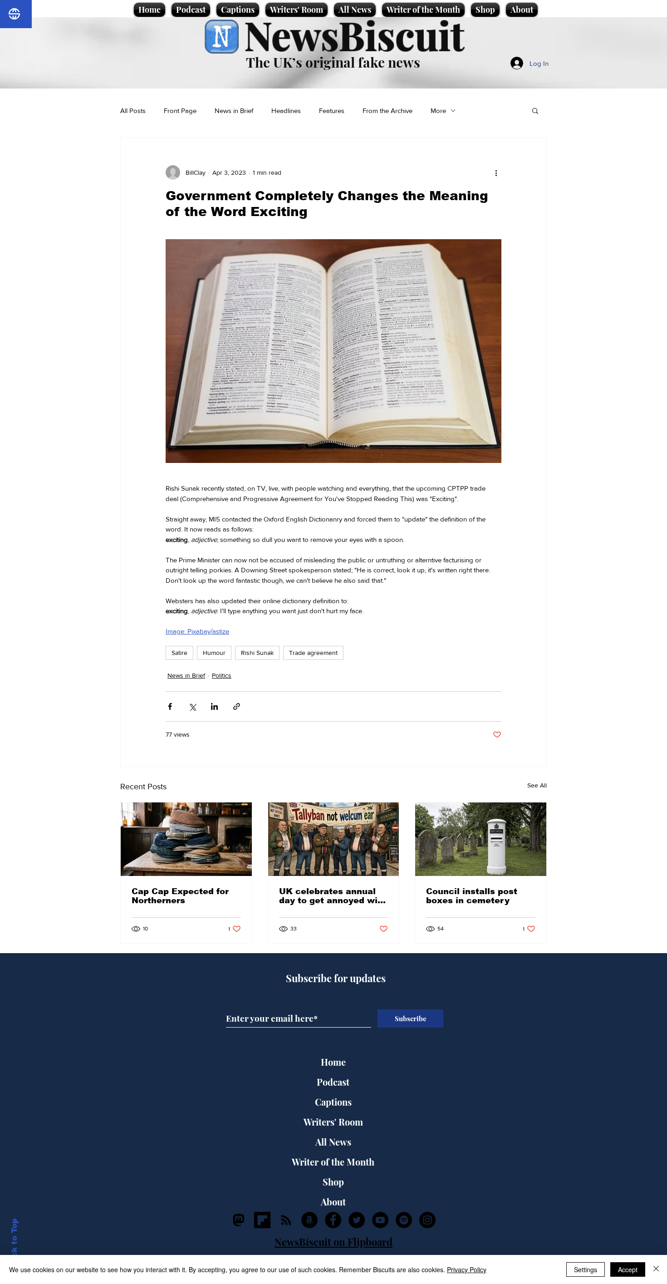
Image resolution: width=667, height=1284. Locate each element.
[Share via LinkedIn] (214, 706)
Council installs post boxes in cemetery (471, 896)
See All (537, 785)
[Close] (656, 1269)
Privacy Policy (466, 1269)
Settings (585, 1269)
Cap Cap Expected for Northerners (180, 896)
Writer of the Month (333, 1162)
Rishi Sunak (257, 652)
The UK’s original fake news (333, 62)
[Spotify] (404, 1220)
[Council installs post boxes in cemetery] (480, 839)
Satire (179, 652)
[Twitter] (356, 1220)
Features (331, 110)
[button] (535, 110)
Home (333, 1062)
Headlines (286, 110)
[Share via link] (236, 706)
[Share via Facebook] (170, 706)
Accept (628, 1269)
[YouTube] (380, 1220)
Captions (333, 1102)
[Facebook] (333, 1220)
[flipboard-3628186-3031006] (262, 1220)
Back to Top (14, 1243)
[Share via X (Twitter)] (192, 706)
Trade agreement (313, 652)
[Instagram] (427, 1220)
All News (333, 1142)
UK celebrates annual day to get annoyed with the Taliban (333, 896)
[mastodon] (239, 1220)
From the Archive (387, 110)
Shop (333, 1182)
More (438, 110)
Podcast (333, 1082)
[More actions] (495, 172)
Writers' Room (333, 1122)
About (333, 1201)
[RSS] (286, 1220)
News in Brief (234, 110)
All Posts (133, 110)
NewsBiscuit (354, 35)
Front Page (180, 110)
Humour (214, 652)
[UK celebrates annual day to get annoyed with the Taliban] (333, 839)
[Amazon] (309, 1220)
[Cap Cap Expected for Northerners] (186, 839)
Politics (221, 675)
